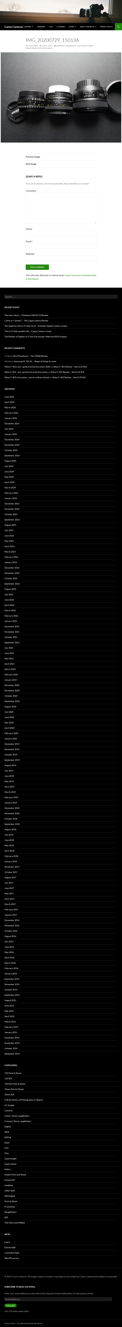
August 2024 (10, 461)
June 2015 (9, 1005)
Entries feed (9, 1247)
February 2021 (11, 674)
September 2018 (12, 824)
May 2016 (9, 952)
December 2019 (11, 744)
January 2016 (10, 973)
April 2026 (9, 402)
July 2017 (8, 883)
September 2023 (12, 519)
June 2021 (9, 653)
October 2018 (10, 818)
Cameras (27, 27)
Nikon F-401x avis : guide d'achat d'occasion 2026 (27, 366)
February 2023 (11, 557)
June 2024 (9, 471)
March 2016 (10, 963)
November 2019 (11, 749)
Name (29, 228)
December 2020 (11, 685)
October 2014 (10, 1048)
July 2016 (8, 941)
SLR (6, 1217)
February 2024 (11, 493)
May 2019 (9, 781)
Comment (31, 190)
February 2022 (11, 615)
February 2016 (11, 968)
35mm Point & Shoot (14, 1089)
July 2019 (8, 770)
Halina (7, 1169)
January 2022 (10, 621)
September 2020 (12, 701)
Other (71, 27)
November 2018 (11, 813)
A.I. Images (61, 27)
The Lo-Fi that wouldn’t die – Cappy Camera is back (27, 331)
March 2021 (10, 669)
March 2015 (10, 1021)
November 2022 (11, 573)
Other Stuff (9, 1190)
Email (29, 241)
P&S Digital (9, 1196)
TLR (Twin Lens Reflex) (14, 1222)
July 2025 (8, 429)
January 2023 (10, 562)
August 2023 (10, 525)
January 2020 (10, 738)
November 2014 (11, 1043)
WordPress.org (11, 1258)
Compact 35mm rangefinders (17, 1121)
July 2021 (8, 648)
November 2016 (11, 925)
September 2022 (12, 583)
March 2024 (10, 487)
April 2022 (9, 605)
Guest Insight (10, 1158)
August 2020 (10, 706)
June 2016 (9, 947)
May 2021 (9, 658)
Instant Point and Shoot (15, 1174)
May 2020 (9, 722)
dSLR (6, 1132)
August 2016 (10, 936)
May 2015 (9, 1011)
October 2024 (10, 450)
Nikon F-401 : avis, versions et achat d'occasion (26, 372)
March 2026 (10, 407)
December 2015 (11, 979)
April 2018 (9, 850)
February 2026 (11, 413)
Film (51, 27)
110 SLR (8, 1078)
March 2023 (10, 551)
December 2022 (11, 567)
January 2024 (10, 498)
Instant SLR (9, 1180)
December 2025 (11, 423)
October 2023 (10, 514)
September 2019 (12, 760)
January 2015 (10, 1032)
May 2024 (9, 477)
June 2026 (9, 397)
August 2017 (10, 877)
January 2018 (10, 861)
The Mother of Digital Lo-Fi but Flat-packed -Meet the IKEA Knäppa (35, 336)
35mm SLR (9, 1094)
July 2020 (8, 712)
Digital (7, 1126)
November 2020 (11, 690)
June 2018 (9, 840)
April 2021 (9, 664)
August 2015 (10, 1000)
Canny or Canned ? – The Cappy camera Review (26, 320)
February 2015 (11, 1027)
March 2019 (10, 792)
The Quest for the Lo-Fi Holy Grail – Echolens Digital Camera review (35, 326)
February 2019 (11, 797)
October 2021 (10, 637)
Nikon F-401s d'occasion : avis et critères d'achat (26, 377)
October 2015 (10, 989)
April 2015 (9, 1016)
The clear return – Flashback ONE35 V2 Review (26, 315)
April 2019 (9, 786)
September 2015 (12, 995)
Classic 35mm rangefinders (16, 1116)
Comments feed (11, 1252)
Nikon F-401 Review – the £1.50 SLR (70, 366)
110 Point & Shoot (12, 1073)
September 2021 (12, 642)
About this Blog (87, 27)
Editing (7, 1137)
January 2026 (10, 418)
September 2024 (12, 455)
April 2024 (9, 482)
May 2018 (9, 845)
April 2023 (9, 546)
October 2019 (10, 754)
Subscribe (10, 1305)
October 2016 (10, 931)
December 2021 (11, 626)
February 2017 (11, 909)
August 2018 (10, 829)
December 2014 (11, 1037)
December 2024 (11, 439)
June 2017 (9, 888)
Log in (7, 1242)
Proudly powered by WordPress (30, 1323)
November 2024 (11, 445)
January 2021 (10, 680)
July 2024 (8, 466)
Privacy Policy (106, 27)
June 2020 (9, 717)
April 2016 (9, 957)
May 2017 (9, 893)
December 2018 (11, 808)
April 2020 (9, 728)
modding (41, 27)
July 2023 (8, 530)
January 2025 (10, 434)
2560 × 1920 (47, 46)
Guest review (10, 1164)
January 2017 (10, 915)
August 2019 (10, 765)
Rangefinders (10, 1212)
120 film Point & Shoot (14, 1084)
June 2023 (9, 535)
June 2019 (9, 776)
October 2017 (10, 872)
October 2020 (10, 696)
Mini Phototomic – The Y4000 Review (30, 356)
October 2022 (10, 578)
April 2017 (9, 899)
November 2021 (11, 631)
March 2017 (10, 904)
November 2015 (11, 984)
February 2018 (11, 856)
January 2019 (10, 802)
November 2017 (11, 866)
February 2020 (11, 733)
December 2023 (11, 503)
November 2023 (11, 509)
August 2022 (10, 589)
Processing (9, 1206)
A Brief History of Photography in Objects (23, 1100)
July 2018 (8, 834)
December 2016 (11, 920)
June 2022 (9, 599)
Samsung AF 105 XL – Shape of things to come (35, 361)
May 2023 (9, 541)
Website (30, 253)
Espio (7, 1142)
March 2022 (10, 610)
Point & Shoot (10, 1201)
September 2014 (12, 1053)
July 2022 (8, 594)
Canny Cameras (13, 26)
